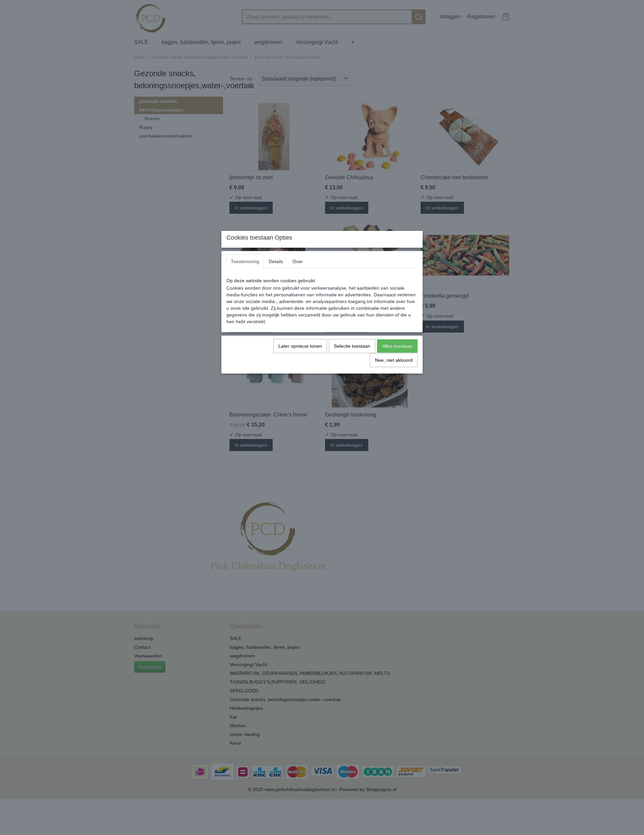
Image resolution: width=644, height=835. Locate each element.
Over (297, 261)
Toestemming (245, 261)
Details (276, 261)
